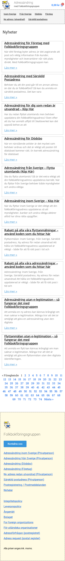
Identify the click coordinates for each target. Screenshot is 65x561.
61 (21, 395)
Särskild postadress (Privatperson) (24, 479)
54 (45, 391)
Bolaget (8, 517)
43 (48, 387)
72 (29, 399)
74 (40, 399)
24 (6, 383)
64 (37, 395)
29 (32, 383)
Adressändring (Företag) (18, 469)
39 (27, 387)
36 (11, 387)
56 (55, 391)
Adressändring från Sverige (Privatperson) (28, 458)
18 (34, 379)
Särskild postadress (38, 19)
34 (59, 383)
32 (48, 383)
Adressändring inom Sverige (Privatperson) (29, 453)
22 (55, 379)
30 (38, 383)
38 (22, 387)
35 (6, 387)
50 (25, 391)
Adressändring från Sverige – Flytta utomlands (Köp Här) (29, 169)
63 (32, 395)
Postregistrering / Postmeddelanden (25, 484)
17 (29, 379)
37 (16, 387)
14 (14, 379)
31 (43, 383)
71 (24, 399)
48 (14, 391)
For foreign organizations (18, 522)
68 (58, 395)
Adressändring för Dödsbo (23, 138)
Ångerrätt (9, 511)
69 (14, 399)
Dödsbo (38, 14)
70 (19, 399)
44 (53, 387)
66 (48, 395)
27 (22, 383)
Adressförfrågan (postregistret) (22, 533)
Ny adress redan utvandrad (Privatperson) (28, 474)
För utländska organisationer (21, 527)
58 (6, 395)
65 (43, 395)
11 (61, 375)
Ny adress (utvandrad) (14, 19)
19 (39, 379)
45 (59, 387)
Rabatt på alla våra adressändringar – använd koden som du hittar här (31, 265)
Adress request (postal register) (22, 538)
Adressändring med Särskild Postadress (24, 78)
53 (40, 391)
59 (11, 395)
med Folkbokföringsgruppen (27, 6)
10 (56, 375)
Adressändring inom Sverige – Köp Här (32, 201)
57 (61, 391)
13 (9, 379)
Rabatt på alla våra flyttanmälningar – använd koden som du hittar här (31, 232)
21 (49, 379)
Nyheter (8, 490)
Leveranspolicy (12, 506)
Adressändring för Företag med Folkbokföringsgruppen (26, 45)
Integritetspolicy (13, 501)
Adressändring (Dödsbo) (18, 463)
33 (53, 383)
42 (43, 387)
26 (16, 383)
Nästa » (48, 399)
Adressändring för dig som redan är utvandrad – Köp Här (30, 107)
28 (27, 383)
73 (35, 399)
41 (37, 387)
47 (9, 391)
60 (16, 395)
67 (53, 395)
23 (60, 379)
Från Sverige (26, 14)
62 (27, 395)
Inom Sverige (10, 14)
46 (4, 391)
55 (51, 391)
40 (32, 387)
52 (35, 391)
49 (20, 391)
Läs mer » (10, 68)
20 (44, 379)
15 (19, 379)
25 (11, 383)
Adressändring (23, 2)
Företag (49, 14)
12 (4, 379)
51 (30, 391)
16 (24, 379)
